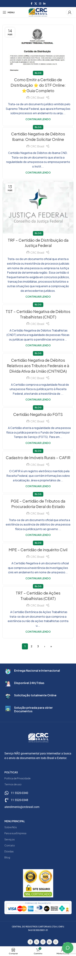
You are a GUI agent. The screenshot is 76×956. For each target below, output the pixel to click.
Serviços (9, 839)
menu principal (14, 821)
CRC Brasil (37, 97)
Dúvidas (9, 851)
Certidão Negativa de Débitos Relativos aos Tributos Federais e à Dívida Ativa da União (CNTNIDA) (38, 366)
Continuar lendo (38, 119)
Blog (38, 72)
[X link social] (35, 3)
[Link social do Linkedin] (44, 3)
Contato (9, 845)
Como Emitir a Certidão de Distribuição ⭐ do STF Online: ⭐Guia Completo (38, 85)
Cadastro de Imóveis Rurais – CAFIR (38, 457)
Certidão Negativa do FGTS (38, 414)
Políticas (11, 772)
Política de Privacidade (17, 778)
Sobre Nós (10, 827)
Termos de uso (13, 784)
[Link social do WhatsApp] (55, 942)
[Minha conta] (69, 12)
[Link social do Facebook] (31, 3)
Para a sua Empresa (15, 833)
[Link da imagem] (38, 907)
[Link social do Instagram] (40, 3)
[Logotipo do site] (38, 12)
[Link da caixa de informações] (38, 671)
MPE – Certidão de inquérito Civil (38, 549)
